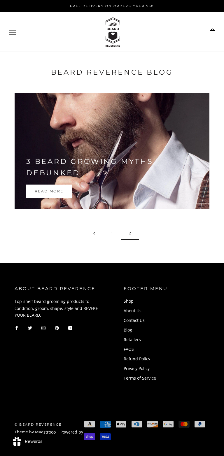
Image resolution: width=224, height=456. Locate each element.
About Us (132, 310)
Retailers (132, 339)
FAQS (129, 349)
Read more (49, 191)
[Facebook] (17, 327)
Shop (129, 301)
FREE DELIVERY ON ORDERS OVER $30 (112, 6)
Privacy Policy (137, 368)
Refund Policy (137, 359)
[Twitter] (30, 327)
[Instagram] (43, 327)
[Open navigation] (12, 32)
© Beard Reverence (38, 424)
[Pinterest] (57, 327)
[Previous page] (94, 233)
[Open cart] (212, 32)
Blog (128, 330)
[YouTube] (70, 327)
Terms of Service (140, 378)
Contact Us (134, 320)
